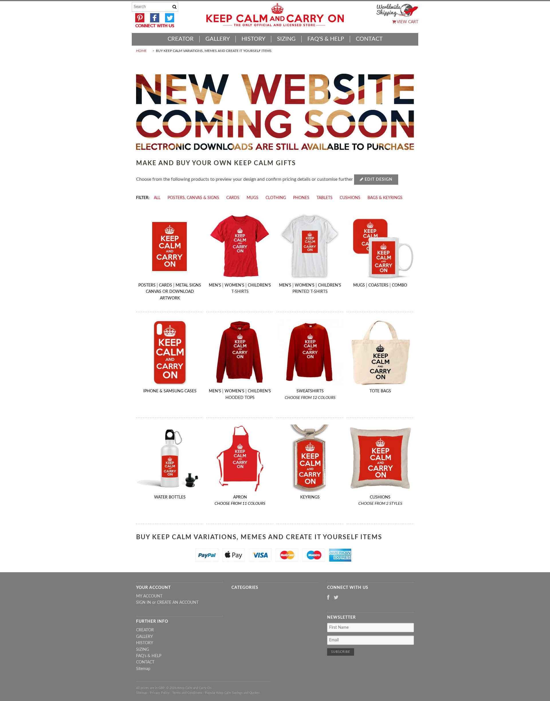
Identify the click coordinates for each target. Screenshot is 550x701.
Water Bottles (170, 497)
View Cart (407, 22)
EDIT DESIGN (378, 180)
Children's (259, 285)
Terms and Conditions (187, 692)
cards (232, 198)
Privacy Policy (160, 692)
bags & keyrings (385, 198)
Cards (165, 285)
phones (301, 198)
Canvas (153, 292)
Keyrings (310, 497)
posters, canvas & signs (193, 198)
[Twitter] (336, 598)
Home (141, 50)
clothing (276, 198)
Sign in (143, 603)
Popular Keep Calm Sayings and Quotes (232, 692)
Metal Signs (188, 285)
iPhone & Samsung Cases (170, 391)
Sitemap (143, 669)
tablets (325, 198)
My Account (149, 596)
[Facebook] (328, 598)
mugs (252, 198)
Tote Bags (380, 391)
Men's (215, 285)
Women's (234, 285)
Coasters (378, 285)
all (157, 198)
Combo (399, 285)
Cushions (380, 497)
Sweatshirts (310, 391)
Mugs (359, 285)
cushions (350, 198)
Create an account (178, 603)
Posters (147, 285)
